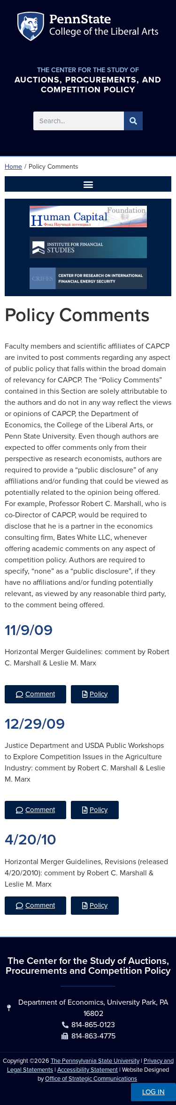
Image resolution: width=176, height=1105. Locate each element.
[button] (88, 184)
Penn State (32, 28)
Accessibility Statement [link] (87, 1069)
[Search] (133, 121)
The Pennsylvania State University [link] (95, 1060)
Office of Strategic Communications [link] (91, 1078)
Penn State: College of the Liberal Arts (102, 28)
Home (13, 167)
